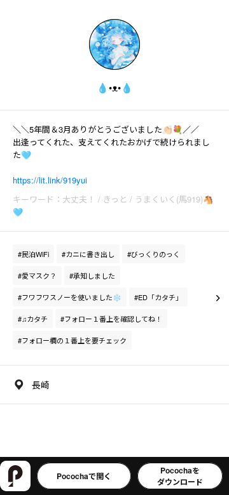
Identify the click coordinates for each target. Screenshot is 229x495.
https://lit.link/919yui (50, 180)
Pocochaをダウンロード (180, 476)
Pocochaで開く (84, 476)
